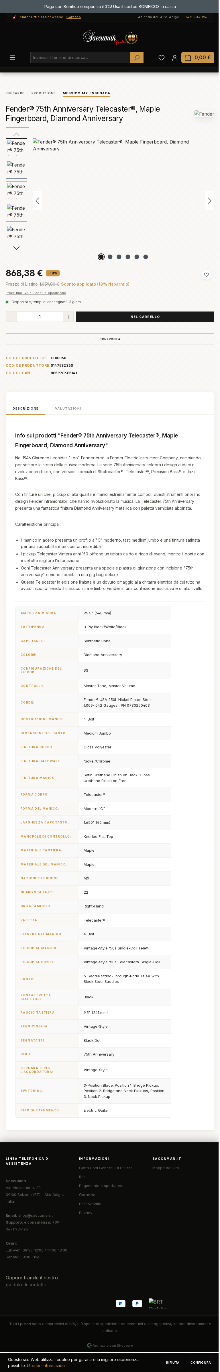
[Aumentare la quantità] (68, 317)
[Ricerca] (137, 57)
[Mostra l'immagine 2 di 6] (110, 257)
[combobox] (80, 57)
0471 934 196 (195, 17)
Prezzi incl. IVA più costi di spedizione (36, 293)
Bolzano (73, 17)
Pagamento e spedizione (101, 1185)
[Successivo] (209, 200)
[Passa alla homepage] (110, 37)
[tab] (26, 408)
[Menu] (12, 57)
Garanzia (87, 1194)
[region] (110, 200)
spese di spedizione (102, 1323)
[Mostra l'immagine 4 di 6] (128, 257)
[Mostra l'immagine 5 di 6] (137, 257)
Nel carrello (145, 317)
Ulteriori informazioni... (47, 1365)
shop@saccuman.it (35, 1215)
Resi (83, 1176)
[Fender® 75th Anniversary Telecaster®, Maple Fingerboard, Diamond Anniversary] (123, 200)
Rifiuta (173, 1362)
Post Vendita (90, 1203)
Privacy (85, 1212)
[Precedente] (37, 200)
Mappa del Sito (165, 1167)
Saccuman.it (167, 1159)
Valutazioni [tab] (68, 408)
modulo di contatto (26, 1284)
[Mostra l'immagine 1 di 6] (101, 257)
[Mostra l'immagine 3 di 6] (119, 257)
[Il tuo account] (174, 57)
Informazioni (94, 1159)
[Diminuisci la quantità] (11, 317)
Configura (200, 1362)
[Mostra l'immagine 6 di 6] (146, 257)
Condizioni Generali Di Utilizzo (106, 1167)
